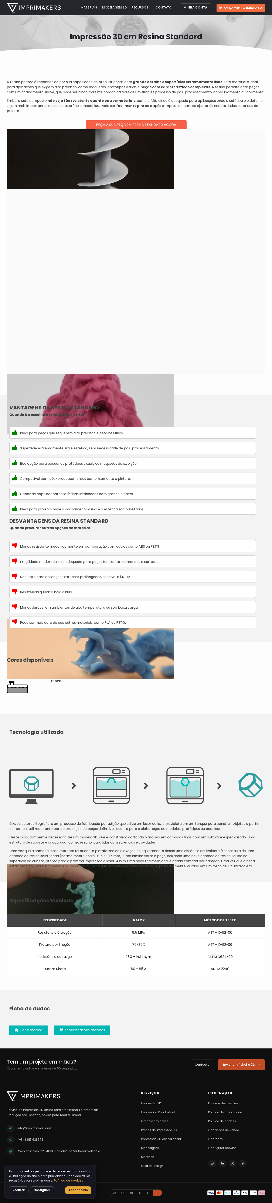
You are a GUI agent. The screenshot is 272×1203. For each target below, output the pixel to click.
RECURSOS (140, 7)
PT (157, 1192)
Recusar (19, 1190)
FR (148, 1192)
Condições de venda (223, 1130)
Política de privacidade (225, 1112)
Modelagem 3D (152, 1148)
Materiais (147, 1157)
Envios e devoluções (223, 1103)
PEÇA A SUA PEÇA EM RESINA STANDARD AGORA (136, 124)
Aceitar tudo (78, 1190)
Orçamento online (155, 1121)
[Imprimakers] (33, 1096)
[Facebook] (243, 1163)
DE (132, 1192)
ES (114, 1192)
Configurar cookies (222, 1148)
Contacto (202, 1064)
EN (123, 1192)
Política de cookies (222, 1121)
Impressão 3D (151, 1103)
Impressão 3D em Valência (161, 1139)
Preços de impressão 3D (159, 1130)
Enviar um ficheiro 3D (239, 1064)
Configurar (42, 1190)
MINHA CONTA (195, 7)
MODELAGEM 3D (114, 7)
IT (140, 1192)
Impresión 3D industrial (158, 1112)
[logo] (34, 8)
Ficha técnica (30, 1030)
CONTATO (163, 7)
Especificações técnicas (84, 1030)
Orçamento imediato (243, 8)
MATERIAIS (89, 7)
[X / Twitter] (233, 1163)
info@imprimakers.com (34, 1128)
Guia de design (152, 1166)
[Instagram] (212, 1163)
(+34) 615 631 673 (30, 1140)
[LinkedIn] (222, 1163)
